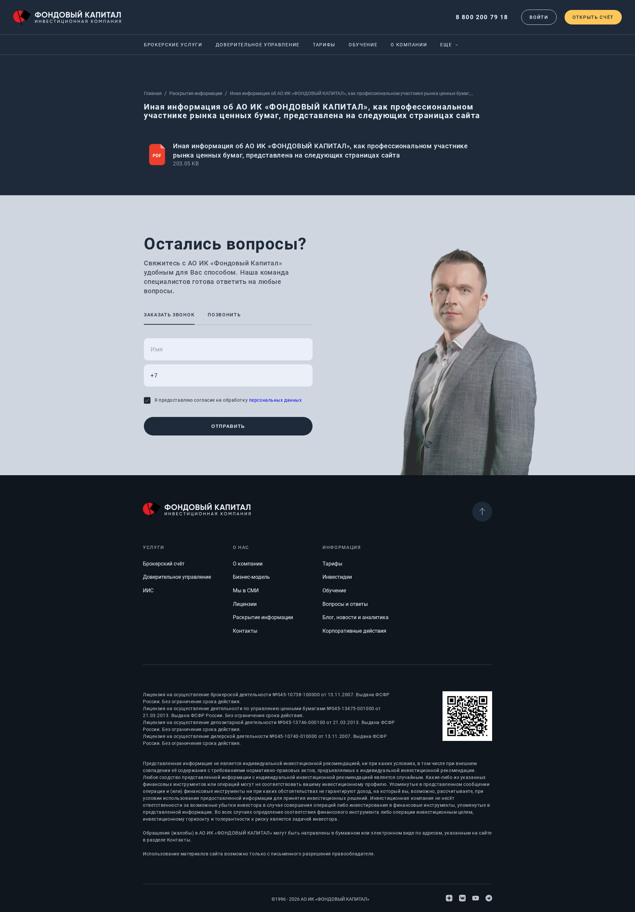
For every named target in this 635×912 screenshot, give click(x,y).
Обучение (363, 44)
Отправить (228, 426)
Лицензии (245, 604)
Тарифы (324, 44)
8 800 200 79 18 (482, 17)
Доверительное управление (258, 44)
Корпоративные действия (354, 631)
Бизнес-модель (251, 577)
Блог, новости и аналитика (355, 617)
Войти (538, 17)
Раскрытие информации (195, 93)
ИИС (148, 590)
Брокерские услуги (173, 44)
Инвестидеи (337, 577)
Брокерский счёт (164, 564)
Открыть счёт (593, 17)
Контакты (245, 631)
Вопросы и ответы (345, 604)
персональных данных (275, 400)
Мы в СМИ (246, 590)
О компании (409, 44)
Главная (153, 93)
